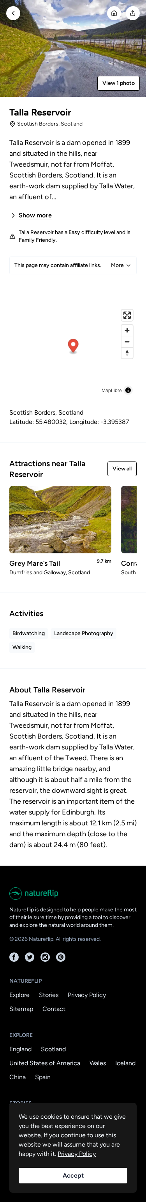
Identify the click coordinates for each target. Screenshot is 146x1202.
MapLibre (112, 390)
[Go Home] (114, 13)
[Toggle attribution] (128, 390)
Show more (35, 215)
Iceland (125, 1063)
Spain (43, 1077)
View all (122, 468)
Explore (19, 995)
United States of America (44, 1063)
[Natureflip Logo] (73, 893)
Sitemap (21, 1009)
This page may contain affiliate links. (69, 265)
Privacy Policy (87, 995)
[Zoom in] (127, 330)
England (20, 1049)
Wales (98, 1063)
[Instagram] (45, 957)
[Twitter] (29, 957)
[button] (73, 347)
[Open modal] (133, 13)
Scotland (53, 1049)
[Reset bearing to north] (127, 352)
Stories (48, 995)
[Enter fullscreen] (127, 315)
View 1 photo (118, 83)
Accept (73, 1175)
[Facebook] (14, 957)
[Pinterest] (60, 957)
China (17, 1077)
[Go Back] (13, 13)
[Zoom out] (127, 341)
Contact (53, 1009)
